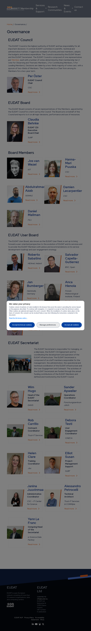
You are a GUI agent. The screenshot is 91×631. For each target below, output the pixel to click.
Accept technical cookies (22, 325)
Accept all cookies (71, 325)
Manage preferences (48, 325)
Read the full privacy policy (18, 318)
